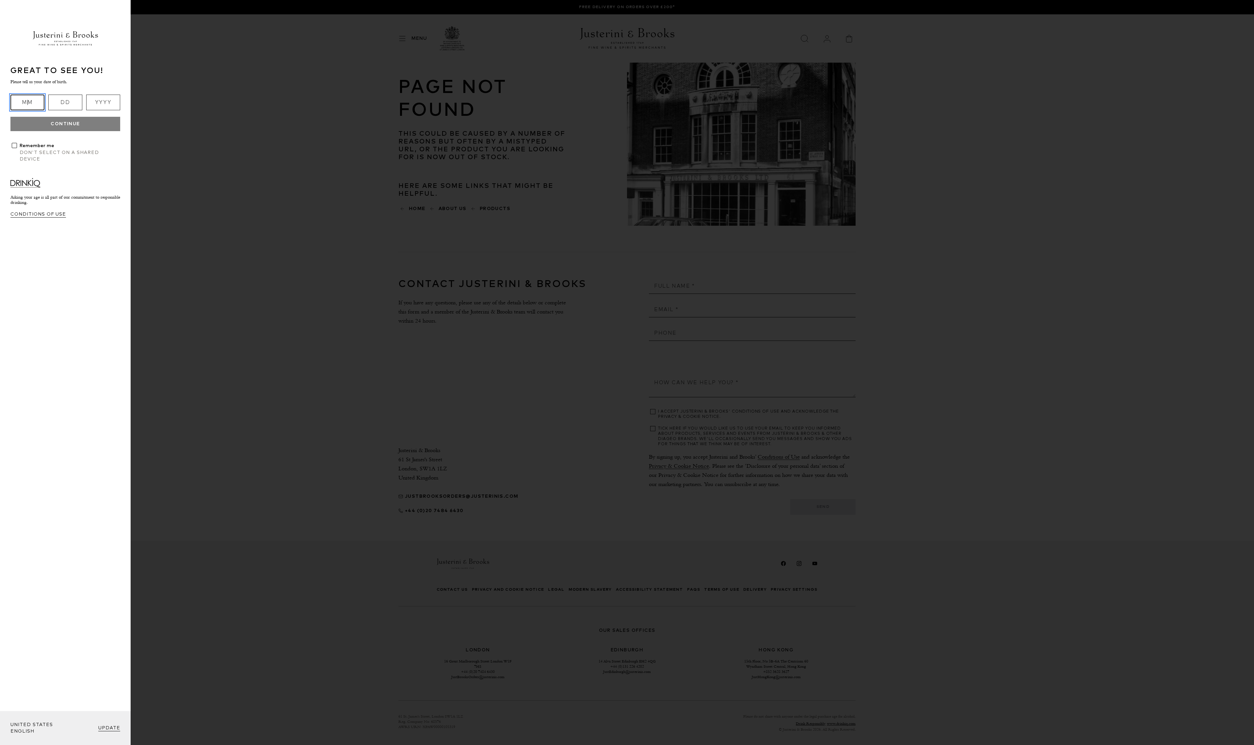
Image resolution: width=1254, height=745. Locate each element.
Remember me (37, 146)
